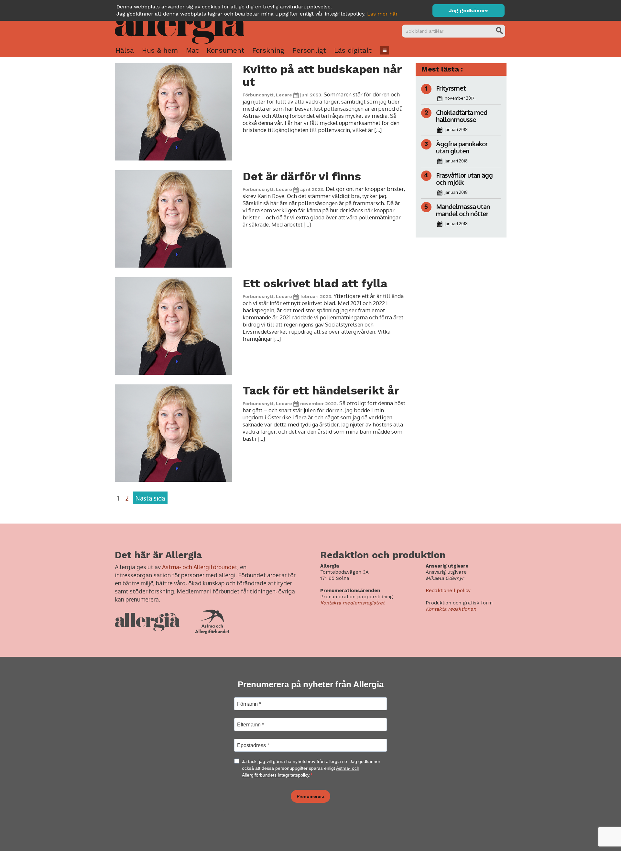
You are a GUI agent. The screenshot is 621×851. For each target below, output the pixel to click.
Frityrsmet (451, 88)
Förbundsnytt (258, 94)
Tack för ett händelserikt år (321, 390)
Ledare (284, 94)
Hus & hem (160, 50)
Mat (192, 50)
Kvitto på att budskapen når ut (322, 75)
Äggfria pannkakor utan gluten (462, 147)
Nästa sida (150, 498)
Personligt (309, 50)
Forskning (268, 50)
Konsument (225, 50)
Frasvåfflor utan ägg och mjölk (464, 178)
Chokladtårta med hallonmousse (461, 116)
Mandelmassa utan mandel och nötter (463, 210)
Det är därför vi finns (302, 176)
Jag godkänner (468, 10)
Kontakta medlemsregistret (352, 603)
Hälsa (124, 50)
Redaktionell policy (448, 590)
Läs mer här (382, 14)
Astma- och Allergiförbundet (199, 566)
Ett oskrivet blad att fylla (315, 283)
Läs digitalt (353, 50)
